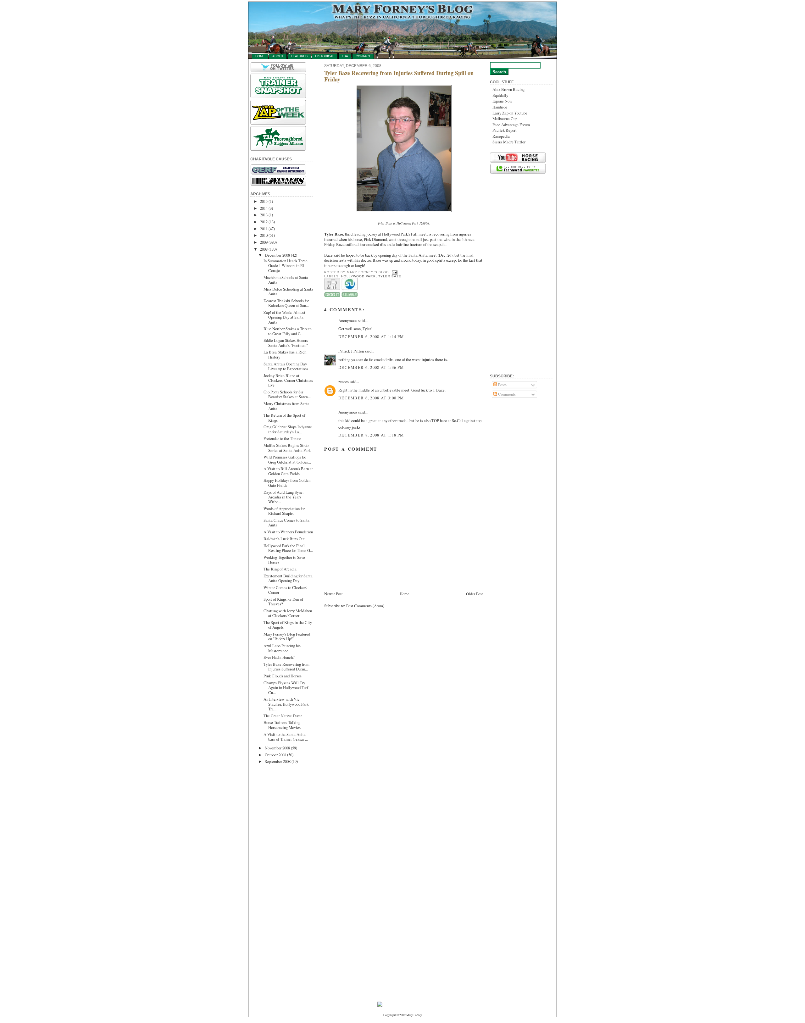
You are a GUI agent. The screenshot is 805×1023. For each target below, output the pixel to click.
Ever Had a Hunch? (279, 657)
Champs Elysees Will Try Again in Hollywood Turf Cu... (286, 687)
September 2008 (278, 761)
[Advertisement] (275, 866)
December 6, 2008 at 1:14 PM (371, 336)
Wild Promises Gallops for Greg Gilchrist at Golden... (287, 459)
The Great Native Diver (283, 716)
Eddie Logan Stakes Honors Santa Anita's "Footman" (286, 342)
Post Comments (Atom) (365, 606)
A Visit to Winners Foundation (288, 532)
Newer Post (333, 594)
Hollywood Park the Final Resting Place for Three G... (288, 548)
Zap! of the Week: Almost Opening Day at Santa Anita (284, 317)
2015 (264, 201)
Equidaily (500, 95)
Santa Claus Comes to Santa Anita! (286, 522)
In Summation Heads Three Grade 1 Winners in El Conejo (286, 265)
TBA (345, 56)
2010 (264, 235)
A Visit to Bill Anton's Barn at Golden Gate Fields (288, 471)
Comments (506, 394)
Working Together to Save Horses (284, 559)
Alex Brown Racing (508, 89)
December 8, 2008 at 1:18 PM (371, 435)
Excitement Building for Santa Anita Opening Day (288, 578)
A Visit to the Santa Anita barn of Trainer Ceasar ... (286, 736)
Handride (499, 107)
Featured (299, 56)
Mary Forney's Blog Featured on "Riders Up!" (287, 636)
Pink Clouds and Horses (283, 676)
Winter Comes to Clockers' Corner (285, 590)
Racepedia (501, 136)
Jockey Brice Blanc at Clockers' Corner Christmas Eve (288, 380)
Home (260, 56)
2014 (264, 208)
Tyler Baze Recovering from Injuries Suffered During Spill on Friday (399, 76)
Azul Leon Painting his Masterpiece (282, 648)
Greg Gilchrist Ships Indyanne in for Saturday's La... (288, 429)
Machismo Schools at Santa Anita (286, 280)
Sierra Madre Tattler (508, 142)
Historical (324, 56)
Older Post (474, 594)
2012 (264, 222)
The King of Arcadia (280, 569)
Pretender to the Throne (282, 438)
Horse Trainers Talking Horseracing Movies (282, 725)
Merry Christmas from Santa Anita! (286, 406)
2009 (264, 242)
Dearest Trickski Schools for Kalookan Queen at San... (286, 303)
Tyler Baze (389, 276)
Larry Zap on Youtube (509, 113)
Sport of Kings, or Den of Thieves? (283, 601)
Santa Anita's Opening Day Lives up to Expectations (286, 366)
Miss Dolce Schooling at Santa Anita (288, 291)
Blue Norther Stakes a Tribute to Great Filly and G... (288, 331)
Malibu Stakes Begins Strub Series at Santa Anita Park (287, 447)
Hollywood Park (358, 276)
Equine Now (502, 101)
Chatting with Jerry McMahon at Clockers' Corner (288, 613)
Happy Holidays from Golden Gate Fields (287, 482)
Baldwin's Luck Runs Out (284, 539)
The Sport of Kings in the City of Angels (288, 625)
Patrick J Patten (351, 351)
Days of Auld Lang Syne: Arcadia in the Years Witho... (284, 497)
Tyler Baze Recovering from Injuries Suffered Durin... (286, 666)
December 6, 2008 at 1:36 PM (371, 367)
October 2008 (275, 755)
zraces (343, 381)
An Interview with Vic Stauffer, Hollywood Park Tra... (286, 704)
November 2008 (277, 748)
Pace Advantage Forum (511, 124)
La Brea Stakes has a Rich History (285, 354)
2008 (264, 249)
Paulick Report (504, 130)
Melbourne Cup (504, 118)
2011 (264, 228)
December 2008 (277, 255)
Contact (363, 56)
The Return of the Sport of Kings (284, 417)
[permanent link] (349, 296)
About (277, 56)
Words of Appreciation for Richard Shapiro (284, 511)
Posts (502, 384)
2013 (264, 215)
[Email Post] (393, 272)
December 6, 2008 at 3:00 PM (371, 398)
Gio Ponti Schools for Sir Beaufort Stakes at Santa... (287, 394)
